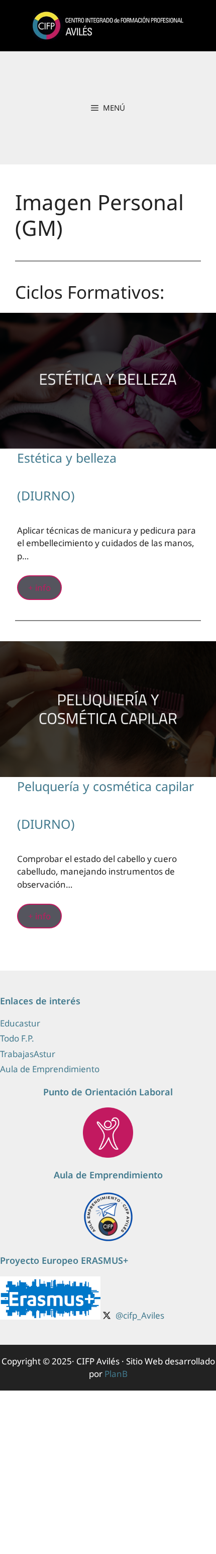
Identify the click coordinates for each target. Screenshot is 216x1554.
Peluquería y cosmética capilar (105, 786)
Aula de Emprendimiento (49, 1069)
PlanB (116, 1373)
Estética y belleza (67, 457)
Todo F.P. (17, 1038)
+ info (39, 587)
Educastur (20, 1023)
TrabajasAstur (27, 1054)
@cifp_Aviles (140, 1315)
